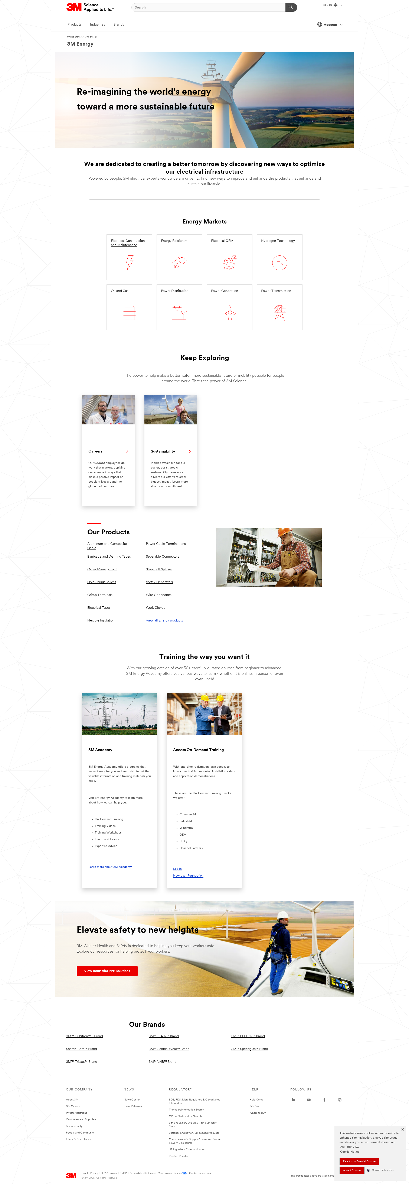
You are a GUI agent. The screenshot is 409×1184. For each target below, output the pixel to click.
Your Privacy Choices (169, 1173)
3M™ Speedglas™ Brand (249, 1049)
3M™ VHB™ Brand (162, 1062)
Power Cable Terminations (166, 544)
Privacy (94, 1173)
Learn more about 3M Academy (110, 867)
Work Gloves (155, 608)
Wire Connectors (158, 595)
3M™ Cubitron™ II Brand (84, 1036)
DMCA (123, 1173)
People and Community (80, 1132)
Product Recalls (178, 1156)
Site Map (255, 1106)
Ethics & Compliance (78, 1139)
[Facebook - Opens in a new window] (324, 1100)
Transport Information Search (186, 1109)
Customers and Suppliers (81, 1119)
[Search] (291, 7)
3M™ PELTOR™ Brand (248, 1036)
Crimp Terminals (99, 595)
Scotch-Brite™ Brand (81, 1049)
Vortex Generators (159, 582)
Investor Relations (76, 1113)
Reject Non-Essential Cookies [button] (359, 1161)
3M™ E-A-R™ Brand (164, 1036)
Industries (97, 24)
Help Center (256, 1099)
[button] (380, 1170)
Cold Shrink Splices (101, 582)
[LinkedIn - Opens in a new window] (293, 1100)
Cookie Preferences (200, 1173)
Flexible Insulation (101, 620)
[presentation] (107, 971)
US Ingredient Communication (187, 1149)
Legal (85, 1173)
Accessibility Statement (143, 1173)
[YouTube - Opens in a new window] (309, 1100)
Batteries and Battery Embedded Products (194, 1133)
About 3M (72, 1099)
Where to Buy (257, 1113)
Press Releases (133, 1106)
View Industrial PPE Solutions (107, 971)
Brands (119, 24)
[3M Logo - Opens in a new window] (90, 7)
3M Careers (73, 1106)
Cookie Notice (350, 1152)
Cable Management (102, 569)
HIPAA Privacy (109, 1173)
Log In (177, 869)
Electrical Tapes (99, 608)
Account (330, 25)
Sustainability (74, 1126)
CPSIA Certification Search (185, 1116)
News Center (132, 1099)
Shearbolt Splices (159, 569)
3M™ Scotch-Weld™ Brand (169, 1049)
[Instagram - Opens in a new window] (340, 1100)
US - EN (328, 5)
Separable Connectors (162, 556)
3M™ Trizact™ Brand (81, 1062)
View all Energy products (164, 620)
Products (74, 24)
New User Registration (188, 875)
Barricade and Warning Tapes (109, 556)
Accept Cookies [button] (352, 1170)
